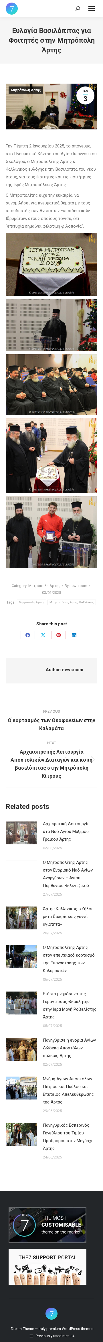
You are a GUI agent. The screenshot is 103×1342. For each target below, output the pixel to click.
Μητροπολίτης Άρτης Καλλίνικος (71, 602)
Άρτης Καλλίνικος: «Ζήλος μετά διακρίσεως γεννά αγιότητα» (68, 916)
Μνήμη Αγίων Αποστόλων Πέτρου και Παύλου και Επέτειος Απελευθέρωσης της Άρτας (68, 1090)
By (76, 586)
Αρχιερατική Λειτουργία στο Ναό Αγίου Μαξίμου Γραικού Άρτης (66, 831)
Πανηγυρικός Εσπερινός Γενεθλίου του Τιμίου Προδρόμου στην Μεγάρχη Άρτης (68, 1137)
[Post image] (21, 832)
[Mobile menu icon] (91, 8)
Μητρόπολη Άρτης (26, 90)
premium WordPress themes (69, 1329)
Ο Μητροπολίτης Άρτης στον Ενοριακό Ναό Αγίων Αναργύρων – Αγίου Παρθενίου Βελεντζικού (68, 874)
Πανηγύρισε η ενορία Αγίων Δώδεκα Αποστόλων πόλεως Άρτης (69, 1048)
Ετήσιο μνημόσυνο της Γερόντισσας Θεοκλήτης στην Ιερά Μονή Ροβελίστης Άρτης (69, 1005)
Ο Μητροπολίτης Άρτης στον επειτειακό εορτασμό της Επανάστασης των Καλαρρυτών (69, 959)
